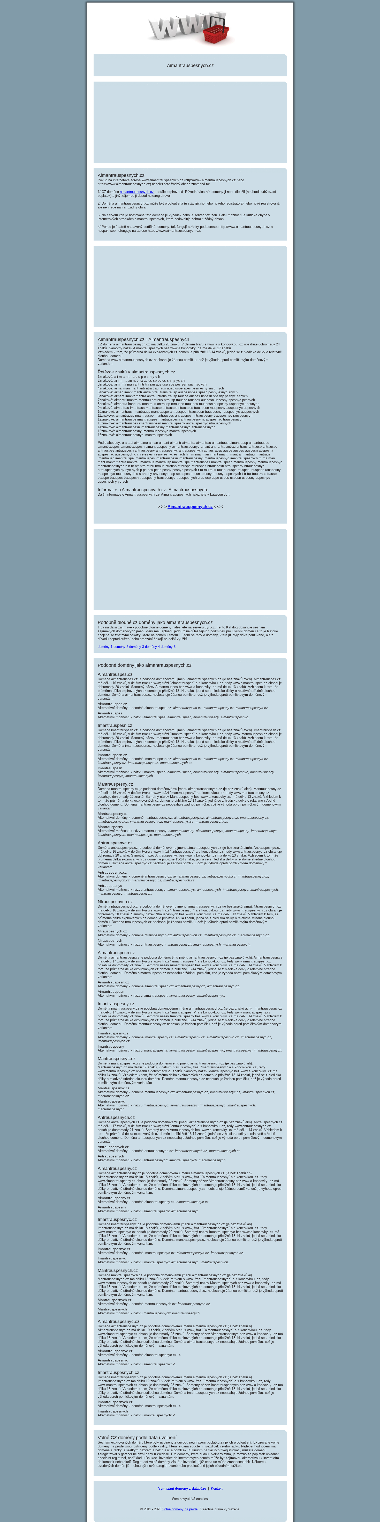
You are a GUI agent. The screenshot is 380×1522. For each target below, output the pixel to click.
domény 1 (105, 647)
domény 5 (168, 647)
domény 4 (152, 647)
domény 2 (120, 647)
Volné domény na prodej (180, 1509)
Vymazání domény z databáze (182, 1488)
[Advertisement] (190, 122)
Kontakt (217, 1488)
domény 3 (136, 647)
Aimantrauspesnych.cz (190, 506)
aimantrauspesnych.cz (137, 192)
